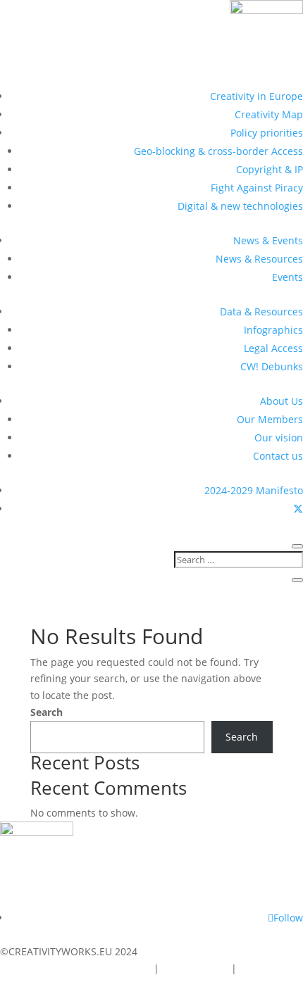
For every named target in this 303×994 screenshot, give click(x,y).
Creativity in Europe (256, 96)
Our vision (278, 437)
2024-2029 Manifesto (253, 490)
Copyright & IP (269, 169)
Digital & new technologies (240, 206)
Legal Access (273, 348)
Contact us (278, 456)
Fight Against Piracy (257, 187)
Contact (130, 968)
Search (46, 712)
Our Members (270, 419)
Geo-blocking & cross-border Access (218, 151)
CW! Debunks (271, 366)
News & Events (268, 240)
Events (287, 277)
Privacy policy (271, 968)
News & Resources (259, 258)
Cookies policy (195, 968)
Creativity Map (269, 114)
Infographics (273, 329)
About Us (281, 401)
